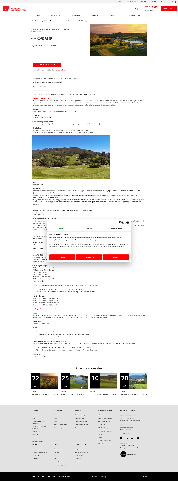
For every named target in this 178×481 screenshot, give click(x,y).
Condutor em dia (80, 428)
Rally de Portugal (103, 415)
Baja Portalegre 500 (104, 421)
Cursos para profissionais (82, 424)
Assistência (58, 411)
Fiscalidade (35, 455)
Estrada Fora (79, 455)
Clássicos (35, 434)
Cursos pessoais (79, 418)
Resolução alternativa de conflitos (130, 448)
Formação (79, 411)
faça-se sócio (169, 8)
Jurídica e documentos (60, 424)
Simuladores (57, 462)
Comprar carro (36, 449)
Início (32, 21)
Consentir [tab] (61, 228)
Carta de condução (80, 415)
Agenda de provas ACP (104, 441)
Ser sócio (35, 415)
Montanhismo (79, 462)
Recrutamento (124, 443)
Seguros (57, 445)
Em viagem (57, 415)
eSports (100, 434)
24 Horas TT (101, 424)
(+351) (127, 418)
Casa (55, 421)
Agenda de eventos (59, 21)
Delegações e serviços (126, 427)
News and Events (61, 70)
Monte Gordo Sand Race (105, 431)
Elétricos (35, 458)
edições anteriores (56, 111)
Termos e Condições (64, 476)
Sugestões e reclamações (127, 445)
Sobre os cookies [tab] (117, 228)
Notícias (100, 437)
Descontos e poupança (60, 428)
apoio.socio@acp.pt (126, 429)
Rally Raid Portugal (103, 428)
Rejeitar (62, 257)
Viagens (77, 449)
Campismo (78, 458)
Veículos (35, 445)
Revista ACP (36, 431)
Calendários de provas (104, 444)
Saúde (55, 418)
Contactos (120, 1)
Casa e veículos (58, 449)
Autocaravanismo (37, 441)
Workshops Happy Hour (82, 452)
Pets (55, 431)
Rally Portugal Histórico (105, 418)
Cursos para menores (81, 421)
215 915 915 (151, 7)
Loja (151, 1)
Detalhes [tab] (89, 228)
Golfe (34, 438)
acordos (45, 251)
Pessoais (56, 452)
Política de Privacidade (37, 476)
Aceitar (115, 257)
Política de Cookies (51, 476)
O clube (39, 21)
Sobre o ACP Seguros (60, 465)
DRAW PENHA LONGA (47, 65)
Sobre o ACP (47, 21)
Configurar (88, 257)
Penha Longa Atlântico (40, 98)
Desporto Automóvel (105, 411)
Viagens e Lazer (80, 445)
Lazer (55, 458)
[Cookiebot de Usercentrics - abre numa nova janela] (120, 222)
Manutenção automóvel (39, 452)
